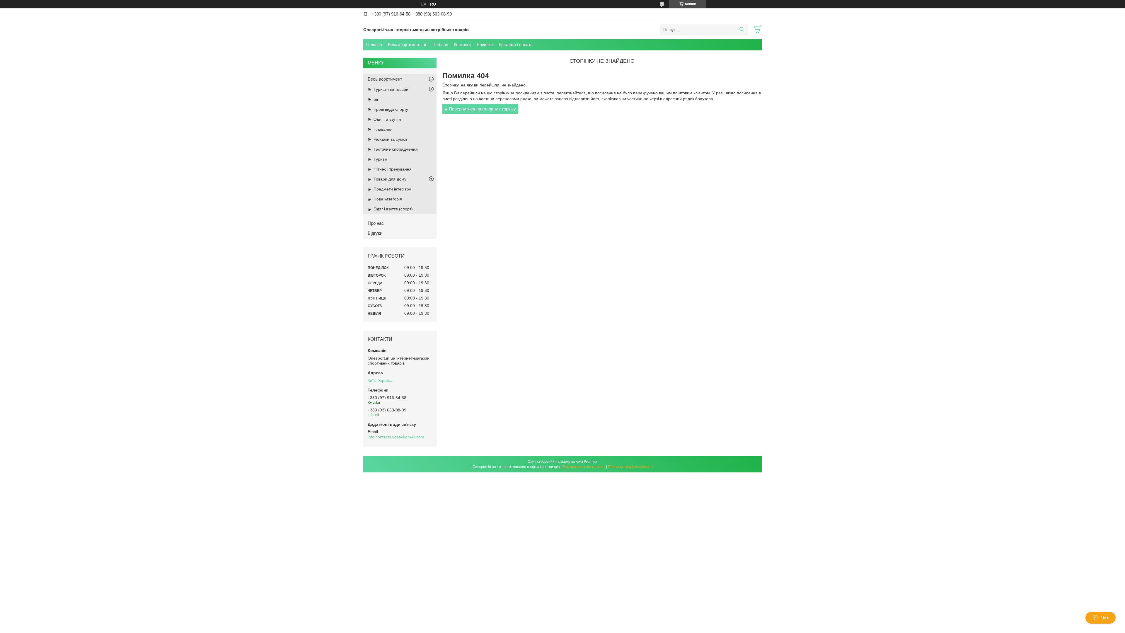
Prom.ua (590, 462)
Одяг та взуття (387, 119)
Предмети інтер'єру (392, 189)
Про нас (440, 44)
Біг (376, 99)
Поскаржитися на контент (583, 467)
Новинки (485, 44)
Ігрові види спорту (391, 109)
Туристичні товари (391, 89)
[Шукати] (741, 29)
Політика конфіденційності (630, 467)
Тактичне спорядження (396, 149)
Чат (1105, 617)
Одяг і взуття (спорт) (393, 209)
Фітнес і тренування (393, 169)
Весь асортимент (404, 44)
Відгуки (375, 233)
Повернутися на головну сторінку (482, 108)
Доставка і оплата (516, 44)
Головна (374, 44)
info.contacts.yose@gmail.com (396, 437)
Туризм (380, 159)
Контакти (462, 44)
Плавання (383, 129)
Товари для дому (390, 179)
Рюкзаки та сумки (390, 139)
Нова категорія (388, 199)
